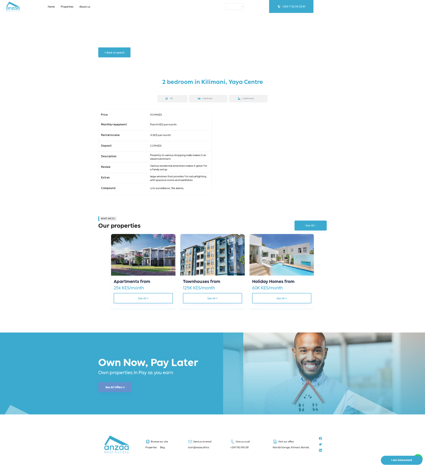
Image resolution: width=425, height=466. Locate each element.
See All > (310, 225)
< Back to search (114, 52)
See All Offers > (115, 387)
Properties (67, 6)
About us (84, 6)
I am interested (401, 460)
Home (51, 6)
